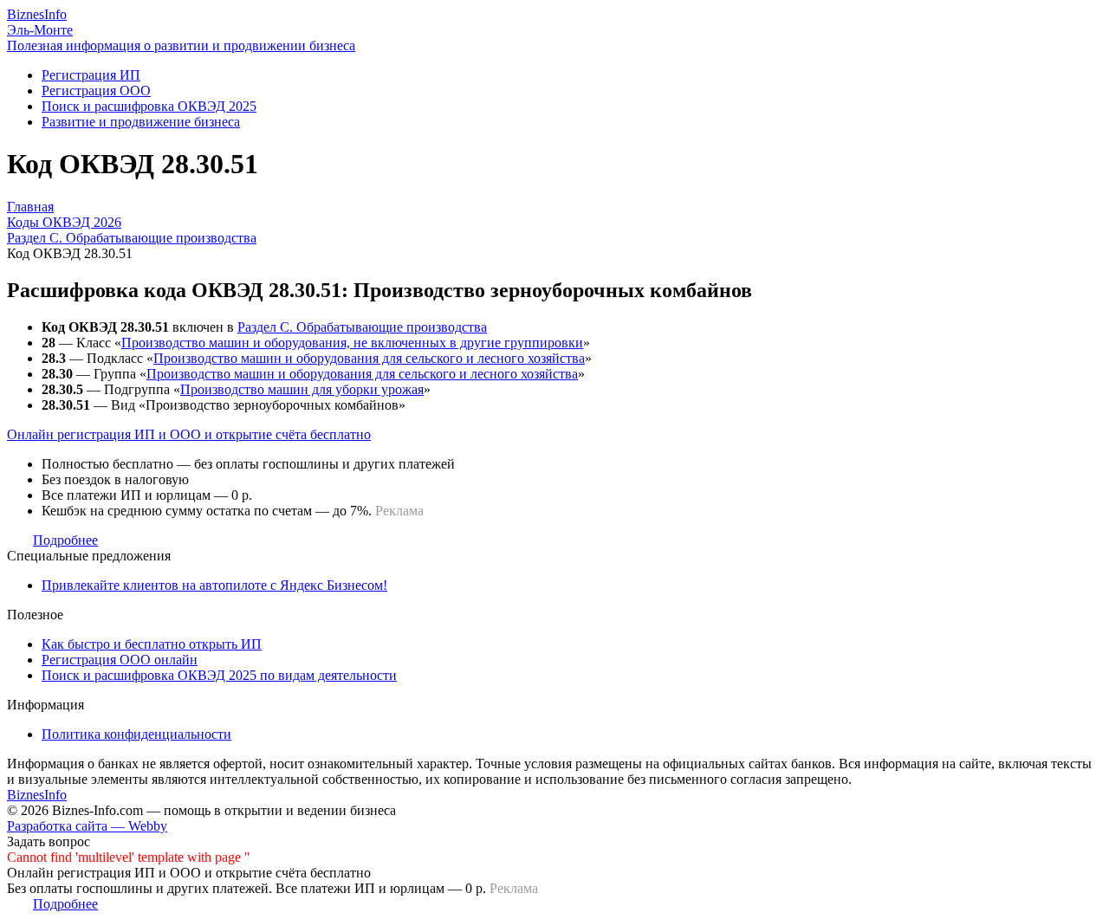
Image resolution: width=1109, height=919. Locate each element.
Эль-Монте (40, 30)
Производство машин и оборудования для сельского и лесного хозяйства (369, 358)
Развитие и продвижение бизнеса (141, 121)
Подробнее (65, 540)
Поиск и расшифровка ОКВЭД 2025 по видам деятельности (219, 675)
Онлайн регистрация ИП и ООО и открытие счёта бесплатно (189, 434)
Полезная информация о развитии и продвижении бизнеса (181, 45)
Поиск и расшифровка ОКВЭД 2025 (149, 106)
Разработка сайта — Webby (87, 826)
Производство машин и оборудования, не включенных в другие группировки (352, 342)
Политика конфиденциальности (136, 734)
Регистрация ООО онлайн (120, 659)
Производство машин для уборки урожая (302, 389)
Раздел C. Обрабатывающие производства (362, 327)
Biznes (37, 14)
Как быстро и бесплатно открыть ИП (152, 644)
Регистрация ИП (91, 75)
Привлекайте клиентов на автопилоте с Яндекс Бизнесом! (214, 585)
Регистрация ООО (96, 90)
